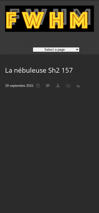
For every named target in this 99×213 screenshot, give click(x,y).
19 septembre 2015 (19, 86)
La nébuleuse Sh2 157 (39, 70)
